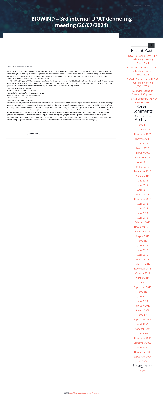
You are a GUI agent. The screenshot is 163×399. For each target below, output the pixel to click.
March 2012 (142, 259)
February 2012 (142, 264)
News (143, 370)
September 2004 (142, 356)
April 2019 (142, 162)
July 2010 (142, 291)
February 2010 (142, 305)
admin (10, 66)
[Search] (151, 45)
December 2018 (142, 171)
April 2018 (142, 189)
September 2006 (142, 342)
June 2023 (142, 143)
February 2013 (142, 222)
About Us (124, 5)
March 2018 (142, 194)
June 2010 (142, 296)
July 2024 (142, 124)
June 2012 (142, 245)
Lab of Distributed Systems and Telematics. (84, 393)
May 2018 (142, 185)
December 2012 (142, 226)
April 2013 (142, 217)
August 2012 (142, 236)
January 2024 (143, 129)
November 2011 (142, 268)
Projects (148, 5)
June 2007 (142, 333)
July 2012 (142, 240)
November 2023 (142, 134)
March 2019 (142, 166)
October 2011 (142, 273)
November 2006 (142, 338)
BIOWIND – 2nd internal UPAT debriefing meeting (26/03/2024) (143, 71)
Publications (137, 5)
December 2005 (142, 352)
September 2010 (142, 287)
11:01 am (29, 66)
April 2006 (142, 347)
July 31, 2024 (20, 66)
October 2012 (142, 231)
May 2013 (142, 213)
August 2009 (142, 310)
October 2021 (142, 157)
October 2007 (142, 328)
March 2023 (142, 148)
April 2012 (142, 254)
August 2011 (142, 277)
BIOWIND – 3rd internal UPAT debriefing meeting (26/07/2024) (142, 59)
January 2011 (143, 282)
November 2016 (142, 199)
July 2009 (142, 314)
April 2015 (142, 203)
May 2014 (142, 208)
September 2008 (142, 319)
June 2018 (142, 180)
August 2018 (142, 176)
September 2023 (142, 138)
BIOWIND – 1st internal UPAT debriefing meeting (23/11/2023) (142, 83)
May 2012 (142, 250)
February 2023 (142, 152)
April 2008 (142, 324)
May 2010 (142, 301)
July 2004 (142, 361)
